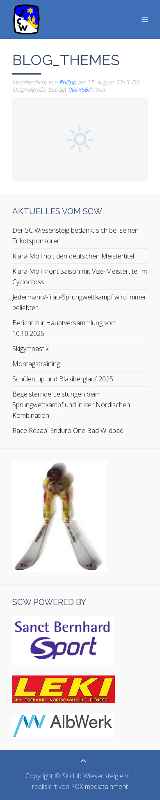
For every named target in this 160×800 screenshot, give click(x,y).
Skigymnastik (30, 348)
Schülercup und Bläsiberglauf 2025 (62, 378)
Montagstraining (36, 363)
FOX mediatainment (99, 786)
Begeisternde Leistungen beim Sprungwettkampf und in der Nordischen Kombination (71, 405)
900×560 (79, 89)
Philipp (67, 82)
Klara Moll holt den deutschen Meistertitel (73, 256)
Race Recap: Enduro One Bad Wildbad (67, 430)
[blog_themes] (80, 138)
